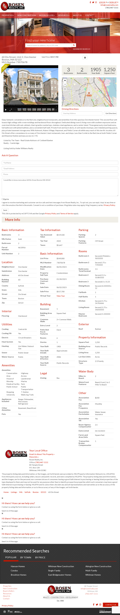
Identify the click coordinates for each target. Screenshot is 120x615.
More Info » (34, 457)
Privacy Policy (109, 205)
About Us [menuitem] (77, 15)
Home (6, 492)
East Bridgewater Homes (59, 575)
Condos (14, 570)
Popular (10, 557)
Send (5, 210)
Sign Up (113, 2)
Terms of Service (66, 213)
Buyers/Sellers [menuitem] (46, 15)
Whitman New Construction (61, 566)
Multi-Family (91, 570)
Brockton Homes (18, 575)
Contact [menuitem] (89, 15)
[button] (74, 45)
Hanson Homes (18, 566)
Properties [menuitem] (7, 15)
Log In (102, 2)
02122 (43, 492)
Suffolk (27, 492)
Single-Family (54, 570)
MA (20, 492)
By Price (40, 557)
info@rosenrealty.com (109, 5)
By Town (25, 557)
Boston (36, 492)
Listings (14, 492)
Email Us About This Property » (42, 454)
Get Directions (110, 113)
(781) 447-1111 (111, 7)
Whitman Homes (93, 575)
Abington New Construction (98, 566)
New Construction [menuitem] (26, 15)
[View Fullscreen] (65, 89)
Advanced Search (81, 49)
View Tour (61, 296)
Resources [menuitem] (63, 15)
